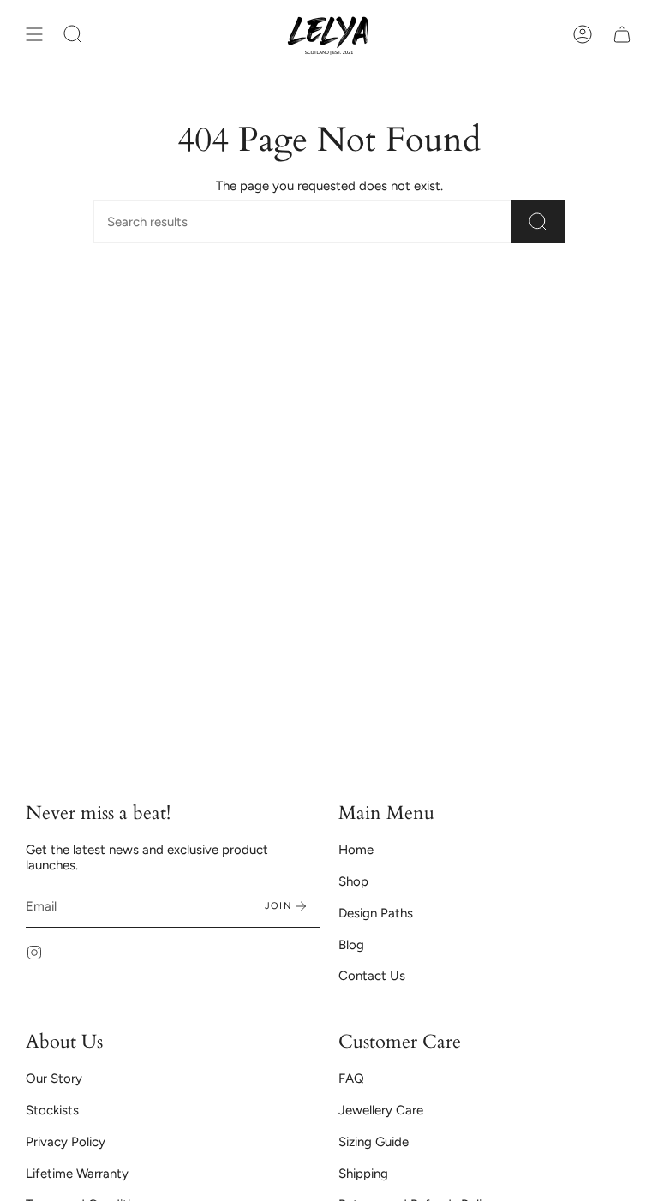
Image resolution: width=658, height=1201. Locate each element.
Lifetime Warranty (77, 1173)
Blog (351, 945)
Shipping (363, 1173)
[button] (73, 34)
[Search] (538, 221)
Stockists (52, 1110)
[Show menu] (34, 34)
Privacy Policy (65, 1142)
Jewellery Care (380, 1110)
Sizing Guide (373, 1142)
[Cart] (622, 34)
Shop (353, 881)
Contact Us (371, 975)
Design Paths (375, 913)
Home (356, 849)
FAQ (351, 1078)
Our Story (54, 1078)
